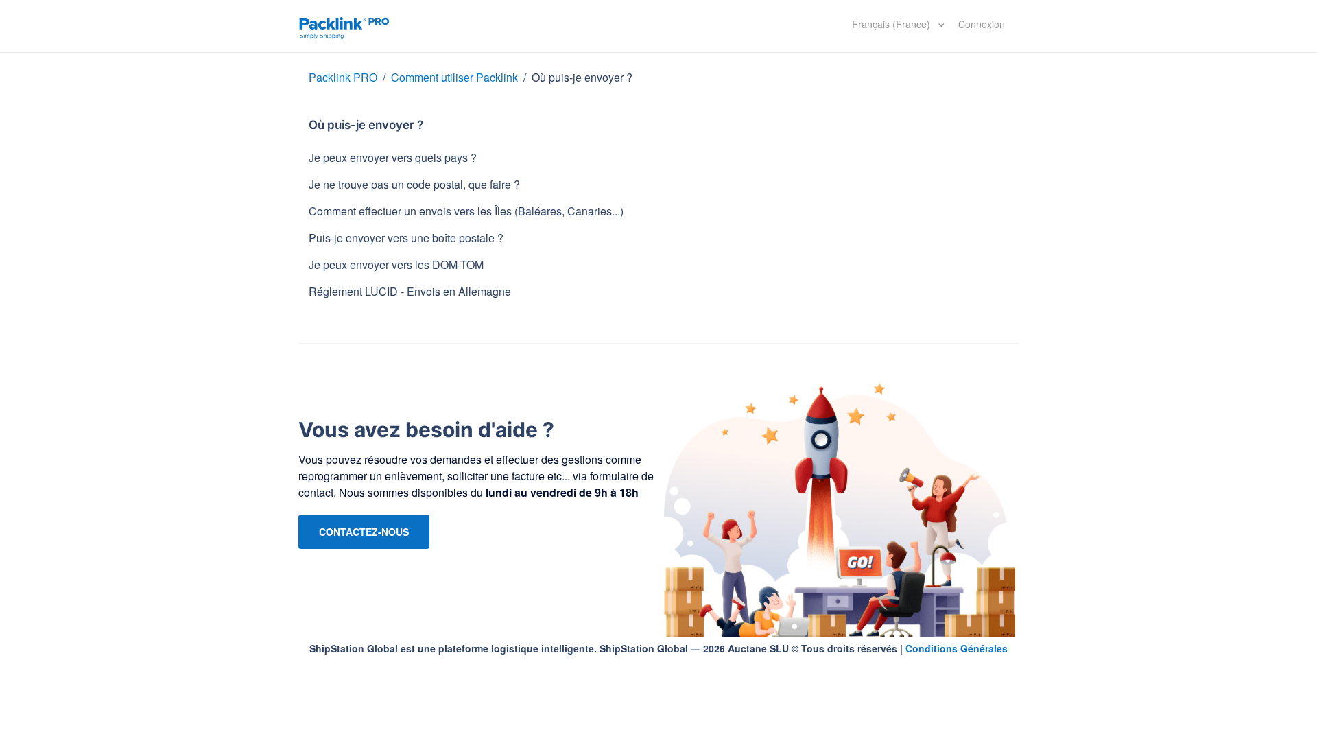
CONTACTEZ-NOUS (364, 532)
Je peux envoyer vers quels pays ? (393, 157)
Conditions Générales (956, 648)
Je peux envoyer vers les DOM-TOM (396, 264)
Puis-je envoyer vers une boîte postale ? (406, 238)
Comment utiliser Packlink (454, 77)
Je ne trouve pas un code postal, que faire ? (414, 184)
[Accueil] (344, 26)
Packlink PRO (343, 77)
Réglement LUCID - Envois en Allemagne (410, 291)
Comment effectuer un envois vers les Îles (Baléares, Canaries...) (466, 211)
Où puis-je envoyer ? (582, 77)
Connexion (981, 24)
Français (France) (892, 24)
